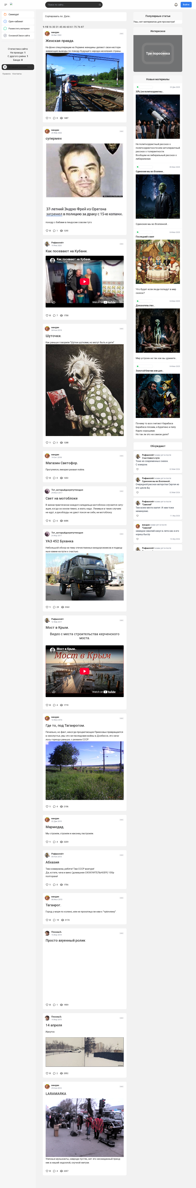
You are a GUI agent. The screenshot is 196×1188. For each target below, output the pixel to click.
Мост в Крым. (57, 628)
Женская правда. (60, 41)
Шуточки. (53, 336)
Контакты (17, 74)
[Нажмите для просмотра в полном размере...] (85, 770)
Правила (6, 74)
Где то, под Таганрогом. (65, 726)
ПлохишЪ (56, 932)
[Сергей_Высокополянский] (144, 87)
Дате (66, 16)
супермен (54, 138)
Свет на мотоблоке (62, 498)
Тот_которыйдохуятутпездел (67, 490)
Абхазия (52, 862)
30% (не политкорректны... (150, 91)
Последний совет (145, 236)
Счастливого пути (151, 458)
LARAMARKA (56, 1094)
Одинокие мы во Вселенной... (156, 481)
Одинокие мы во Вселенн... (150, 171)
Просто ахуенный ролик (65, 940)
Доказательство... (145, 305)
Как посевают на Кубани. (67, 251)
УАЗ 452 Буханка (59, 541)
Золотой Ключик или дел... (150, 370)
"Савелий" (147, 504)
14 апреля (54, 1025)
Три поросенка (158, 53)
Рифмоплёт (57, 242)
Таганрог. (53, 905)
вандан (55, 32)
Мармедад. (55, 827)
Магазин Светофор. (62, 463)
